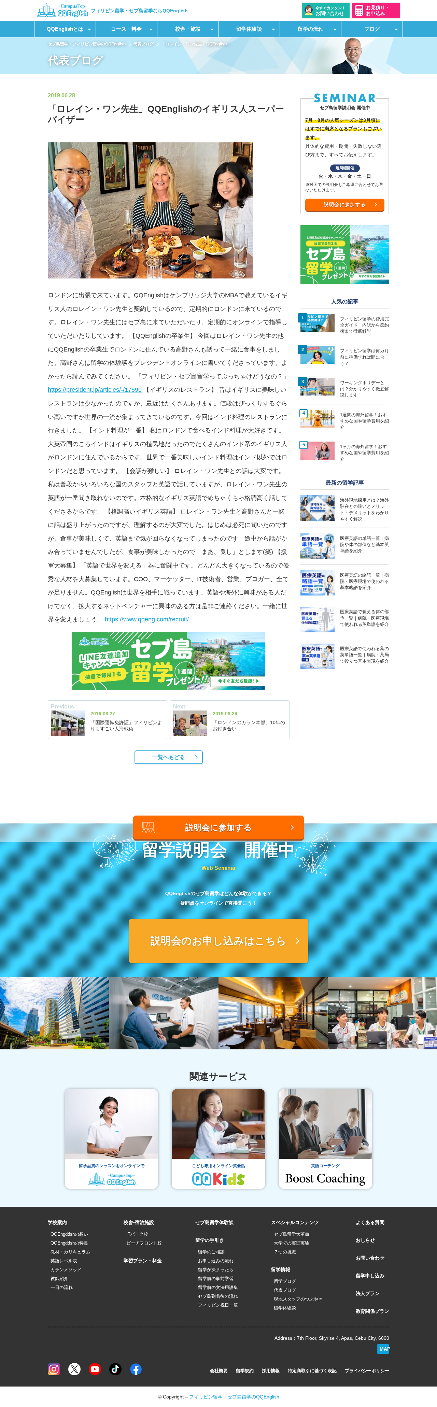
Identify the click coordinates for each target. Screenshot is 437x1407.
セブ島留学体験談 (214, 1222)
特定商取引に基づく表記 (312, 1370)
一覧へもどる (168, 757)
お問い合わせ (370, 1258)
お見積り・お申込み (378, 10)
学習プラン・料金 (143, 1260)
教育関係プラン (372, 1311)
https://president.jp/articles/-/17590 (95, 389)
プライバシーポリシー (367, 1370)
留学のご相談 (211, 1251)
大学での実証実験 (291, 1243)
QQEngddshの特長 (69, 1243)
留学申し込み (370, 1275)
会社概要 (219, 1370)
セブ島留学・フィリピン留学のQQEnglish (87, 44)
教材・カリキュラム (70, 1251)
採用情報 (271, 1370)
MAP (384, 1349)
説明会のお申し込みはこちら (218, 940)
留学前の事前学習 (216, 1278)
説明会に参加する (345, 204)
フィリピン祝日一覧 (218, 1305)
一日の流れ (62, 1287)
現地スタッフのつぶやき (298, 1299)
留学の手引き (209, 1240)
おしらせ (365, 1240)
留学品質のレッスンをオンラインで (111, 1165)
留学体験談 (285, 1307)
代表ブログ (143, 44)
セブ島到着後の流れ (218, 1296)
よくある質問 (370, 1222)
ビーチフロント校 (144, 1243)
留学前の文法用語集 (218, 1287)
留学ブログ (285, 1281)
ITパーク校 (137, 1234)
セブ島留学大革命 (291, 1234)
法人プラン (368, 1293)
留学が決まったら (216, 1269)
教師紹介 (59, 1278)
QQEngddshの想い (69, 1234)
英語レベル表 (64, 1260)
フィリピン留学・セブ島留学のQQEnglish (234, 1396)
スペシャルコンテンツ (295, 1222)
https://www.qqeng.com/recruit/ (147, 619)
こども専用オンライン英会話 (218, 1165)
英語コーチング (325, 1165)
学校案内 (57, 1222)
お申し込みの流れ (216, 1260)
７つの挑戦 (285, 1251)
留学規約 (245, 1370)
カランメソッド (66, 1269)
